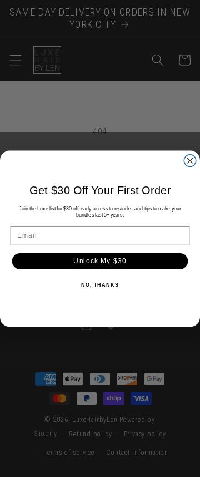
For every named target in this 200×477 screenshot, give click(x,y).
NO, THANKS (100, 285)
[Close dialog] (190, 160)
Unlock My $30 (99, 260)
